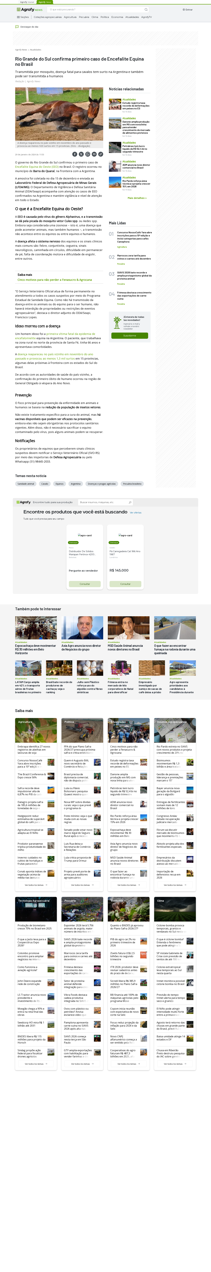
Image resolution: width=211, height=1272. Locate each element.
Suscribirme (129, 335)
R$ (112, 570)
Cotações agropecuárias (48, 17)
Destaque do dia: (29, 26)
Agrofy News (21, 49)
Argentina (75, 483)
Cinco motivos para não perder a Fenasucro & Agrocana (55, 280)
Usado (112, 547)
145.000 (122, 570)
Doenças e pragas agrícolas (102, 483)
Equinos (59, 483)
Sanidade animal (26, 483)
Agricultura (70, 17)
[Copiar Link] (100, 154)
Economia (117, 17)
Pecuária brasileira (132, 483)
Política (105, 17)
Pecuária (84, 17)
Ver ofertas (135, 512)
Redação (19, 81)
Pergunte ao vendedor (83, 570)
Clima (95, 17)
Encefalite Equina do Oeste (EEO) (37, 167)
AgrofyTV (146, 17)
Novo (71, 547)
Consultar (85, 584)
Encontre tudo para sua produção (53, 502)
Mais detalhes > (137, 198)
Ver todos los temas (34, 885)
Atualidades (132, 17)
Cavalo (44, 483)
